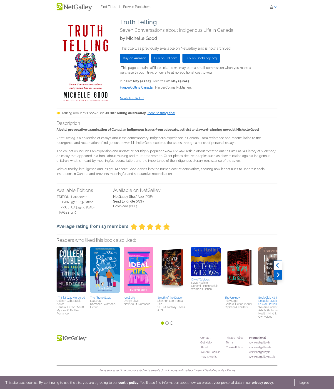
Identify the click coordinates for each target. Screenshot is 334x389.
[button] (71, 271)
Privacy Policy (235, 337)
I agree (304, 382)
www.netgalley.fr (259, 342)
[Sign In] (273, 7)
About (204, 347)
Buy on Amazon (134, 58)
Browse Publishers (136, 7)
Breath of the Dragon (170, 297)
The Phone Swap (100, 297)
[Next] (278, 275)
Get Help (206, 342)
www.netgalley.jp (259, 352)
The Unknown (233, 297)
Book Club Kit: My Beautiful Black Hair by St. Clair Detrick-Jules (272, 301)
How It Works (208, 356)
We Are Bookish (210, 352)
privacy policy (262, 382)
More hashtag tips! (161, 113)
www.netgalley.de (260, 347)
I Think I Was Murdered (71, 297)
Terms (230, 342)
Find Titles (108, 7)
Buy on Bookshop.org (201, 58)
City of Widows (200, 279)
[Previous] (278, 265)
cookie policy (128, 382)
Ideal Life (129, 297)
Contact (205, 337)
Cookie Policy (234, 347)
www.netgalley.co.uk (262, 356)
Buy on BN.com (165, 58)
